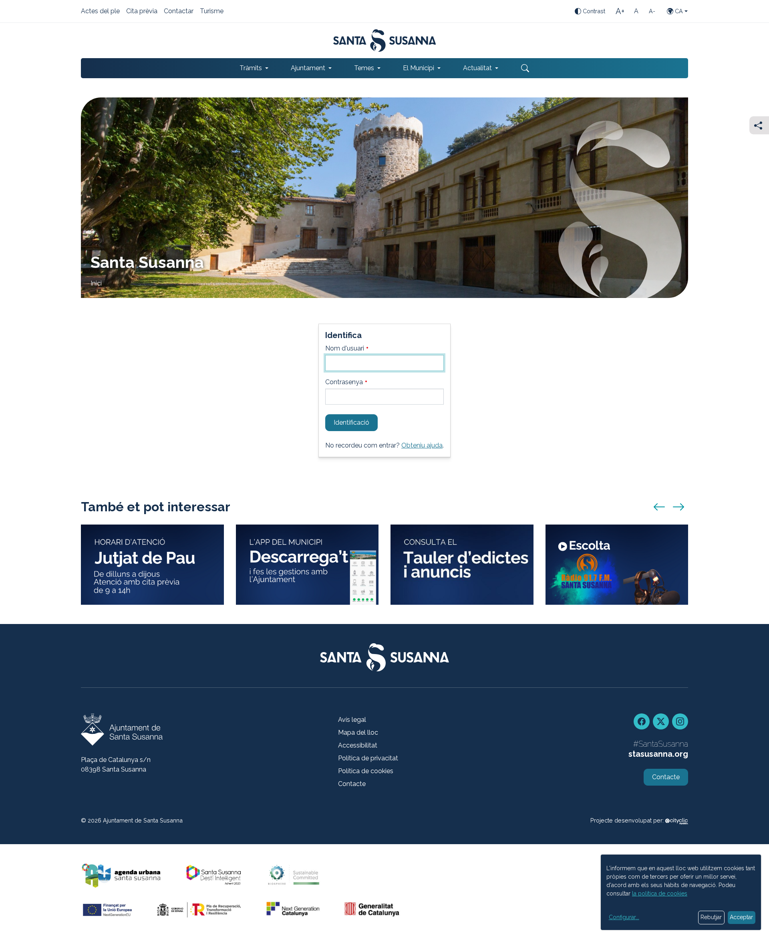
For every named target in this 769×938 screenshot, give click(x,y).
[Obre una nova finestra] (462, 565)
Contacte (352, 784)
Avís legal (352, 719)
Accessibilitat (357, 745)
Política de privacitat (368, 758)
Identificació (351, 422)
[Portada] (384, 40)
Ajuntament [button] (308, 68)
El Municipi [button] (418, 68)
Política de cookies (365, 771)
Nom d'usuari (345, 348)
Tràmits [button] (251, 68)
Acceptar (741, 917)
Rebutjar (711, 917)
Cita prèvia (141, 11)
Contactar (178, 11)
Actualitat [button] (477, 68)
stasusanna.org (658, 754)
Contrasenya (344, 382)
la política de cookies (659, 893)
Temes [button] (364, 68)
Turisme (211, 11)
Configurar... (624, 917)
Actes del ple (100, 11)
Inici (96, 283)
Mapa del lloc (358, 732)
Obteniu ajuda (422, 445)
